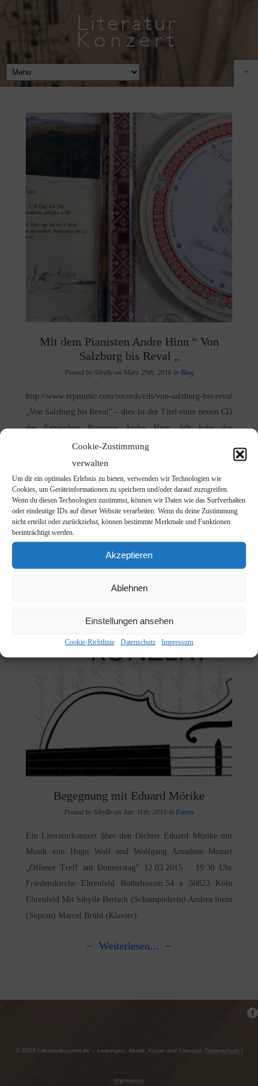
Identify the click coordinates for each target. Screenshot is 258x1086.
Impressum (177, 641)
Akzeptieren (129, 555)
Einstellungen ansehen (129, 621)
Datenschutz (138, 641)
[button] (240, 455)
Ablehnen (129, 588)
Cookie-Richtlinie (90, 641)
